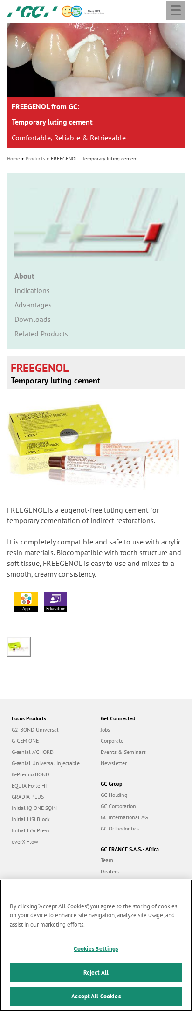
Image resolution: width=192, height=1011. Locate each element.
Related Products (41, 333)
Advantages (33, 304)
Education (55, 609)
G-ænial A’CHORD (33, 751)
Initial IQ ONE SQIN (34, 807)
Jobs (105, 729)
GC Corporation (118, 805)
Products (35, 158)
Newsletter (114, 763)
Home (13, 158)
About (24, 275)
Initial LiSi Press (30, 830)
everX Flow (25, 841)
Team (107, 860)
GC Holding (114, 794)
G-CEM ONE (25, 740)
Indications (32, 290)
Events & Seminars (123, 751)
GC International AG (124, 817)
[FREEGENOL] (21, 645)
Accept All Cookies (95, 996)
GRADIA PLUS (28, 796)
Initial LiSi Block (31, 819)
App (26, 609)
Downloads (32, 319)
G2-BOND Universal (35, 729)
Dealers (110, 871)
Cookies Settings (96, 949)
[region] (96, 945)
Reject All (96, 972)
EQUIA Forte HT (30, 785)
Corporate (112, 740)
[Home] (32, 11)
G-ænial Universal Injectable (46, 763)
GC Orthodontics (120, 828)
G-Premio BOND (30, 774)
